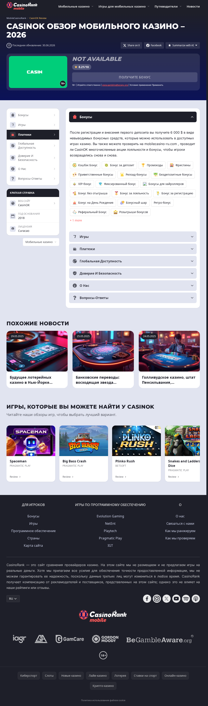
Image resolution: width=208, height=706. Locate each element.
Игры (33, 523)
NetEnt (110, 523)
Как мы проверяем (180, 538)
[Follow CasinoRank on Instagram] (157, 599)
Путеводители (166, 6)
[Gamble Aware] (160, 639)
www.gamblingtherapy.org (115, 85)
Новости (193, 6)
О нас (180, 516)
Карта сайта (33, 545)
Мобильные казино (74, 6)
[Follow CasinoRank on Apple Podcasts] (196, 599)
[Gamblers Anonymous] (41, 639)
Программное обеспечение (33, 531)
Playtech (110, 531)
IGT (110, 545)
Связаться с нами (180, 523)
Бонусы (33, 516)
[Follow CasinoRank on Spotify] (186, 599)
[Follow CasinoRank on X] (166, 599)
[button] (133, 117)
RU (11, 598)
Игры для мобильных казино (122, 6)
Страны (33, 538)
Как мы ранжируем (180, 531)
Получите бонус (135, 77)
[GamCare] (70, 639)
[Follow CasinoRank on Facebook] (147, 599)
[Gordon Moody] (105, 639)
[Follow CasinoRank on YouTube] (176, 599)
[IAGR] (19, 639)
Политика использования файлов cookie (103, 700)
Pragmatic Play (110, 538)
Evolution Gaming (110, 516)
